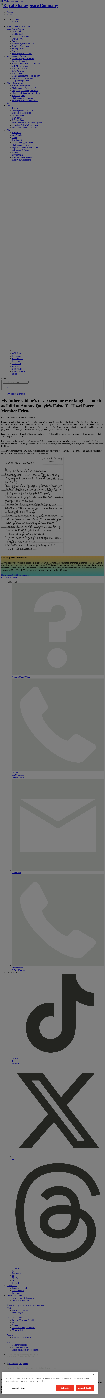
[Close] (94, 1375)
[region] (50, 1383)
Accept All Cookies (85, 1388)
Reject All (64, 1388)
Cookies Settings (18, 1388)
